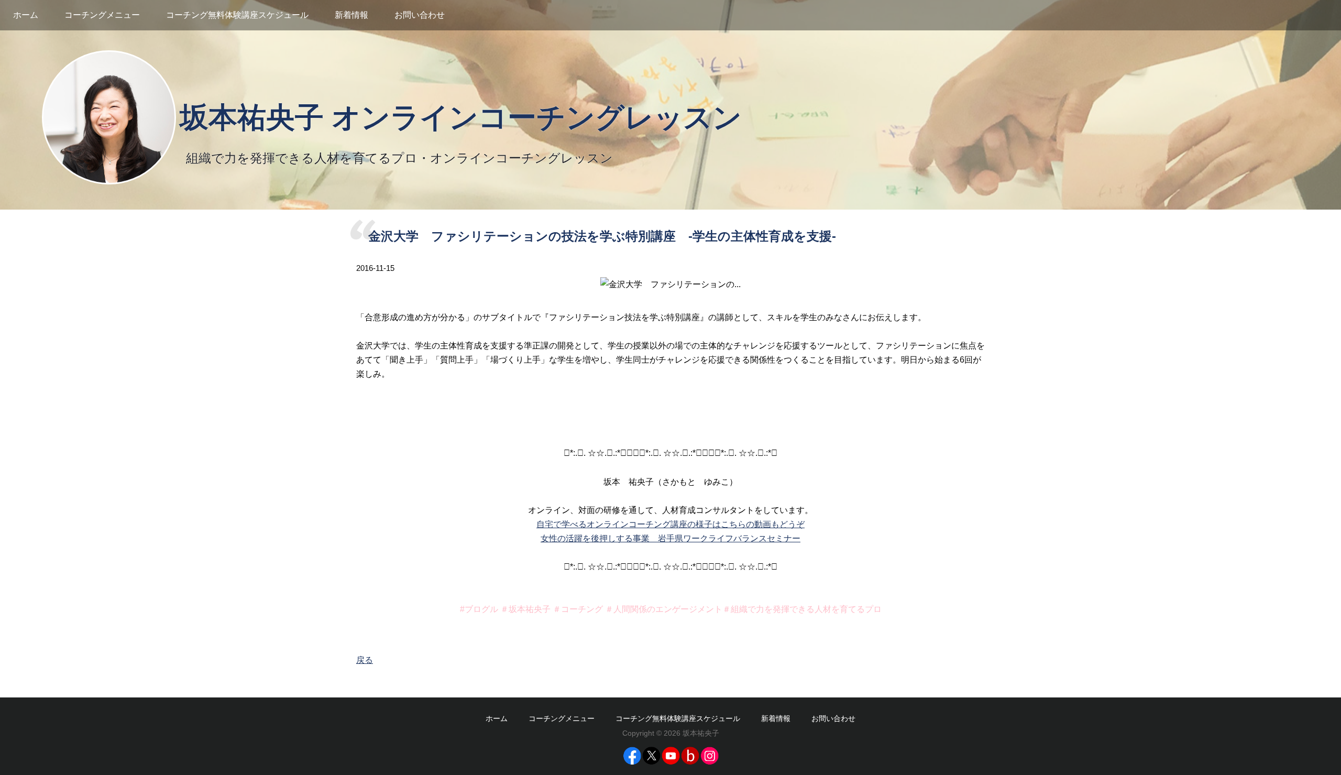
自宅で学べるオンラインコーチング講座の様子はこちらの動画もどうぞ (670, 524)
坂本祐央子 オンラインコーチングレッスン (461, 117)
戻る (364, 660)
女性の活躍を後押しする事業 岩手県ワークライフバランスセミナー (670, 538)
